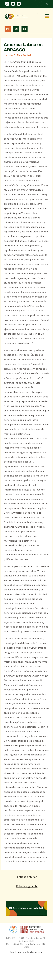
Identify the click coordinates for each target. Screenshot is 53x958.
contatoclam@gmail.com (30, 952)
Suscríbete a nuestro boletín (28, 908)
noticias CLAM (12, 55)
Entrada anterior (27, 877)
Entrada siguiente (27, 886)
